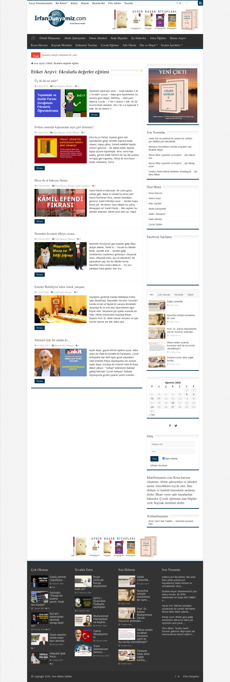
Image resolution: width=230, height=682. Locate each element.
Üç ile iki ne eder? (46, 81)
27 (172, 407)
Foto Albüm (114, 3)
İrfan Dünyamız (191, 676)
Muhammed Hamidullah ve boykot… (100, 619)
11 (159, 398)
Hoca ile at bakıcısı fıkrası (51, 180)
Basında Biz (98, 3)
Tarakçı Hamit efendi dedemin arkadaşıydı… (171, 171)
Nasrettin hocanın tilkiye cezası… (56, 233)
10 (152, 398)
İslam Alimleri (98, 38)
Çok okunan (164, 294)
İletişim (85, 3)
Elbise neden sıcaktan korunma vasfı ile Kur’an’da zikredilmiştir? (181, 345)
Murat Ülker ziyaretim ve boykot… (166, 155)
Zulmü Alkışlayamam (100, 634)
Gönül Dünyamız (50, 38)
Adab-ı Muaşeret (157, 214)
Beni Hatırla (171, 458)
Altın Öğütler (158, 38)
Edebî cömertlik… (176, 301)
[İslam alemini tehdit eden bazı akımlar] (39, 639)
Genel (68, 132)
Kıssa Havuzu (39, 45)
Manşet (69, 86)
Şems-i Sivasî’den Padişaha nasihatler (99, 602)
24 (152, 407)
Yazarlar (128, 3)
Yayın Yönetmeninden (40, 3)
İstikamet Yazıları (86, 45)
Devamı (94, 115)
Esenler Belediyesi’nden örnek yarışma (59, 287)
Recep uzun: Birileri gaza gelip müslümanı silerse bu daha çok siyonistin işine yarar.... (177, 620)
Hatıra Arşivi (178, 38)
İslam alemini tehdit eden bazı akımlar (58, 637)
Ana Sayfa (33, 37)
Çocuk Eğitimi (110, 45)
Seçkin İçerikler (170, 45)
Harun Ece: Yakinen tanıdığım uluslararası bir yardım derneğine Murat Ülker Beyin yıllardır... (178, 608)
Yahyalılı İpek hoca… (57, 655)
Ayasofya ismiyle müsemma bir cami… (60, 55)
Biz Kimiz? (62, 3)
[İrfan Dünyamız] (59, 18)
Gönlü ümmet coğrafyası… (58, 578)
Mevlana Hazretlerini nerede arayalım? (168, 146)
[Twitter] (180, 3)
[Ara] (200, 3)
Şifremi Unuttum (158, 465)
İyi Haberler (138, 38)
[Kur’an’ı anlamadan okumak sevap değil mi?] (39, 618)
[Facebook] (177, 3)
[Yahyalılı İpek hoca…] (39, 657)
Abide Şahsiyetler (75, 38)
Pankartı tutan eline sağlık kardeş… (143, 655)
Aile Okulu (129, 45)
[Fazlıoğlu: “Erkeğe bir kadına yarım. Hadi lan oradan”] (39, 597)
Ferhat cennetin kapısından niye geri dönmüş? (64, 127)
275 (53, 587)
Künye (74, 3)
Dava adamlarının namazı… (100, 649)
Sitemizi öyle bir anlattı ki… (53, 340)
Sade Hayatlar (119, 38)
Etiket (190, 294)
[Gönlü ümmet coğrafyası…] (39, 581)
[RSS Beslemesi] (141, 70)
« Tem (152, 414)
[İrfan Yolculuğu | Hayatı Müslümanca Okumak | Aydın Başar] (115, 546)
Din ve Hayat (148, 45)
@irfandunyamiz (157, 516)
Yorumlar (178, 294)
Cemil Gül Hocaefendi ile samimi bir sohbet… (171, 138)
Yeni (152, 294)
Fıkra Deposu (59, 86)
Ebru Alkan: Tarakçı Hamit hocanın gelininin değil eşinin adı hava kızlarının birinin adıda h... (178, 631)
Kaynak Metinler (61, 45)
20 (172, 402)
